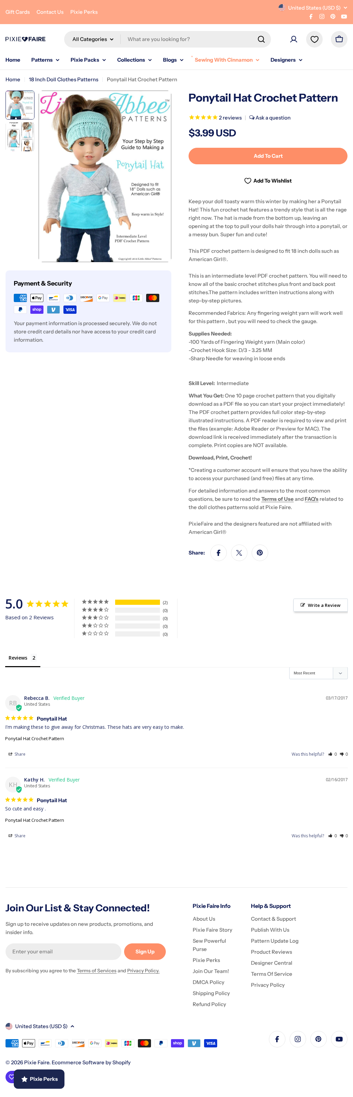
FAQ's (312, 499)
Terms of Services (97, 970)
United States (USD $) (314, 7)
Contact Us (50, 12)
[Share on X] (239, 553)
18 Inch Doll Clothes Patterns (63, 79)
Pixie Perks (84, 12)
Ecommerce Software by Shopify (91, 1062)
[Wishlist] (314, 39)
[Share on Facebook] (218, 553)
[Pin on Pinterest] (260, 553)
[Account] (294, 39)
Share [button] (19, 754)
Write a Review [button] (324, 605)
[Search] (261, 39)
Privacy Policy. (143, 970)
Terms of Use (277, 499)
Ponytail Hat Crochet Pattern (34, 738)
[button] (332, 754)
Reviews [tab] (18, 657)
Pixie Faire (36, 1062)
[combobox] (167, 39)
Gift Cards (18, 12)
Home (13, 79)
